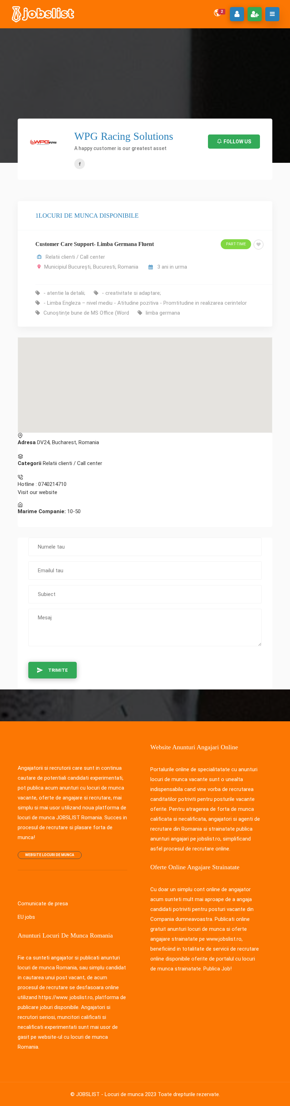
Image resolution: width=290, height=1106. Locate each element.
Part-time (236, 244)
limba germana (163, 313)
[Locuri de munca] (43, 14)
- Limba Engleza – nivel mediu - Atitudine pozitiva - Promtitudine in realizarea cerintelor (145, 303)
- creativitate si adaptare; (131, 293)
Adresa (27, 442)
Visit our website (37, 492)
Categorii (29, 463)
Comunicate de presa (43, 903)
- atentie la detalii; (64, 293)
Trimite (58, 670)
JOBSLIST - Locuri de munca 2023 (116, 1094)
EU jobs (26, 917)
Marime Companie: (42, 511)
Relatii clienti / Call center (75, 257)
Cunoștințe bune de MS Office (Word (86, 313)
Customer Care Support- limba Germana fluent (94, 244)
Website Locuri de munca (49, 855)
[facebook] (79, 164)
